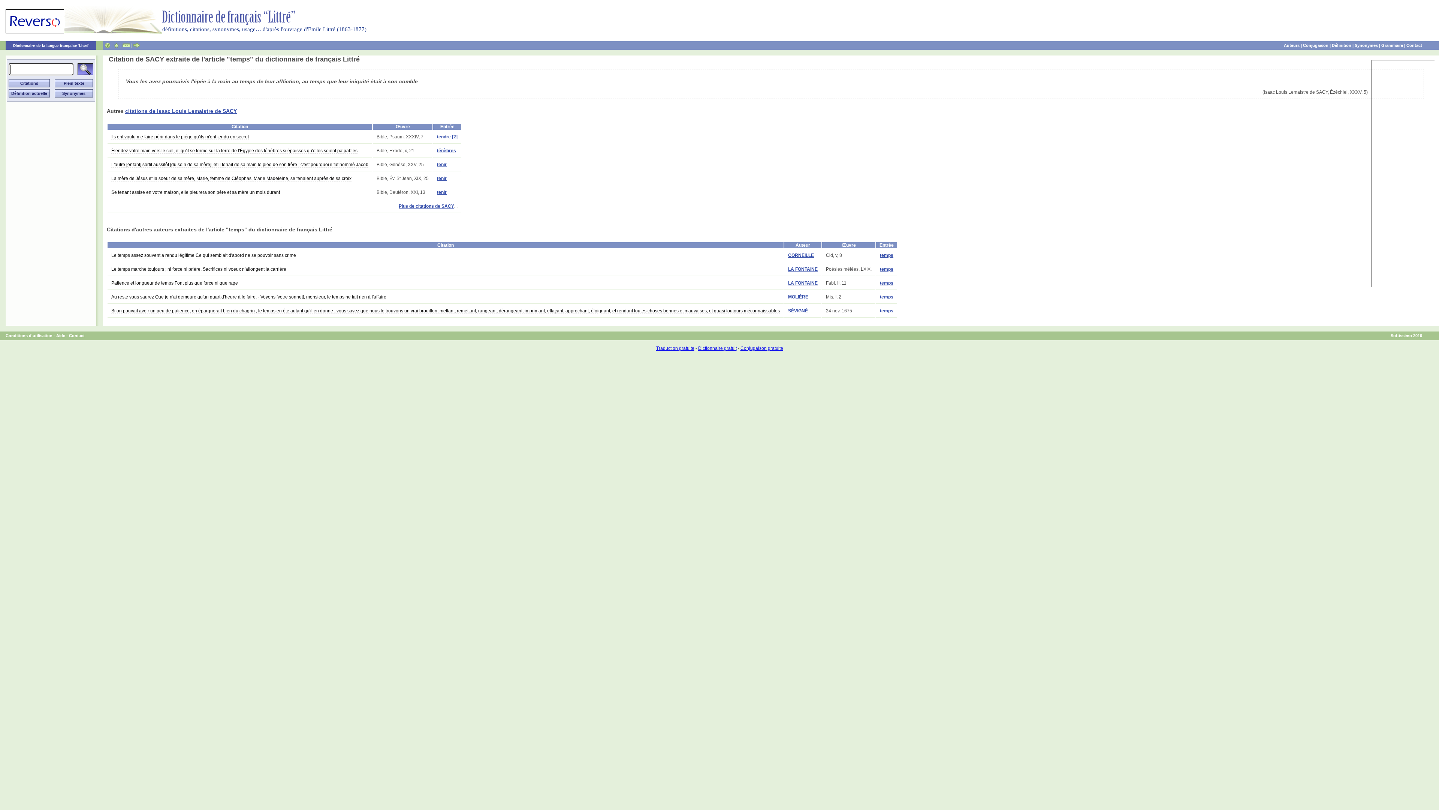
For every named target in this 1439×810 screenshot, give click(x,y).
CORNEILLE (801, 255)
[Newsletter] (126, 45)
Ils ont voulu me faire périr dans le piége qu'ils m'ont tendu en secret (180, 137)
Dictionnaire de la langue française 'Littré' (51, 46)
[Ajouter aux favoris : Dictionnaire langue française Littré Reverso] (116, 45)
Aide (60, 335)
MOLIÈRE (798, 297)
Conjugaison (1315, 45)
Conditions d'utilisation (29, 335)
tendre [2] (447, 137)
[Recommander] (136, 45)
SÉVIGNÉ (798, 311)
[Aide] (107, 45)
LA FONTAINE (803, 269)
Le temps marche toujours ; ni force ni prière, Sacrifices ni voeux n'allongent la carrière (198, 269)
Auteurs (1292, 45)
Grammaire (1392, 45)
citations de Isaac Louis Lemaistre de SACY (181, 111)
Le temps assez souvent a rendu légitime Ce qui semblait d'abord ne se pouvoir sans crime (203, 255)
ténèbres (446, 150)
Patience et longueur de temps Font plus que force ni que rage (174, 283)
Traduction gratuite (675, 348)
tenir (442, 164)
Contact (1414, 45)
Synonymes (1366, 45)
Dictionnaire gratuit (717, 348)
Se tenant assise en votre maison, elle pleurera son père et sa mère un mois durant (195, 192)
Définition (1341, 45)
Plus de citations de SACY (426, 206)
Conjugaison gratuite (761, 348)
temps (886, 255)
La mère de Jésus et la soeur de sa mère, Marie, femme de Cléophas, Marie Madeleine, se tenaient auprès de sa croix (231, 178)
